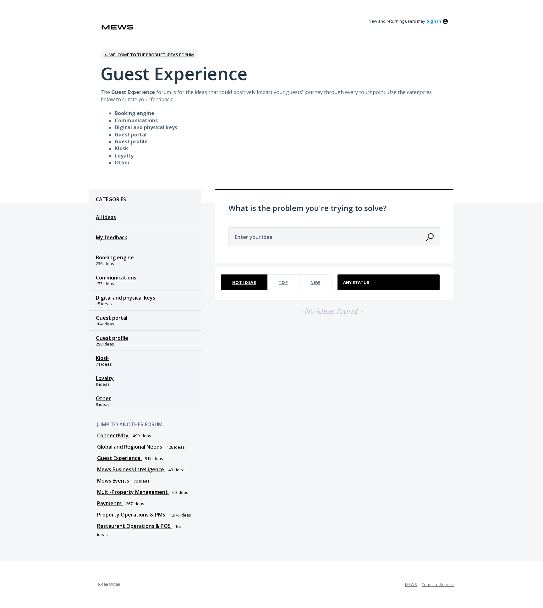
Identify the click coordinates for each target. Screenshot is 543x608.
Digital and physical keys (125, 297)
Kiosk (102, 358)
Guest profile (112, 337)
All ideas (106, 217)
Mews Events (113, 480)
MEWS (411, 584)
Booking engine (115, 257)
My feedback (111, 237)
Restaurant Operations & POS (134, 525)
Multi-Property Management (133, 492)
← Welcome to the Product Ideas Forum (149, 55)
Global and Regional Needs (130, 446)
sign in (434, 21)
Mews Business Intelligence (131, 469)
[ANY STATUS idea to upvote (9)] (389, 282)
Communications (116, 277)
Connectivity (113, 435)
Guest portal (111, 317)
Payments (110, 503)
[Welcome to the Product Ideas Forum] (117, 27)
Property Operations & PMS (132, 514)
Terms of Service (438, 584)
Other (103, 398)
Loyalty (105, 378)
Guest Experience (119, 458)
